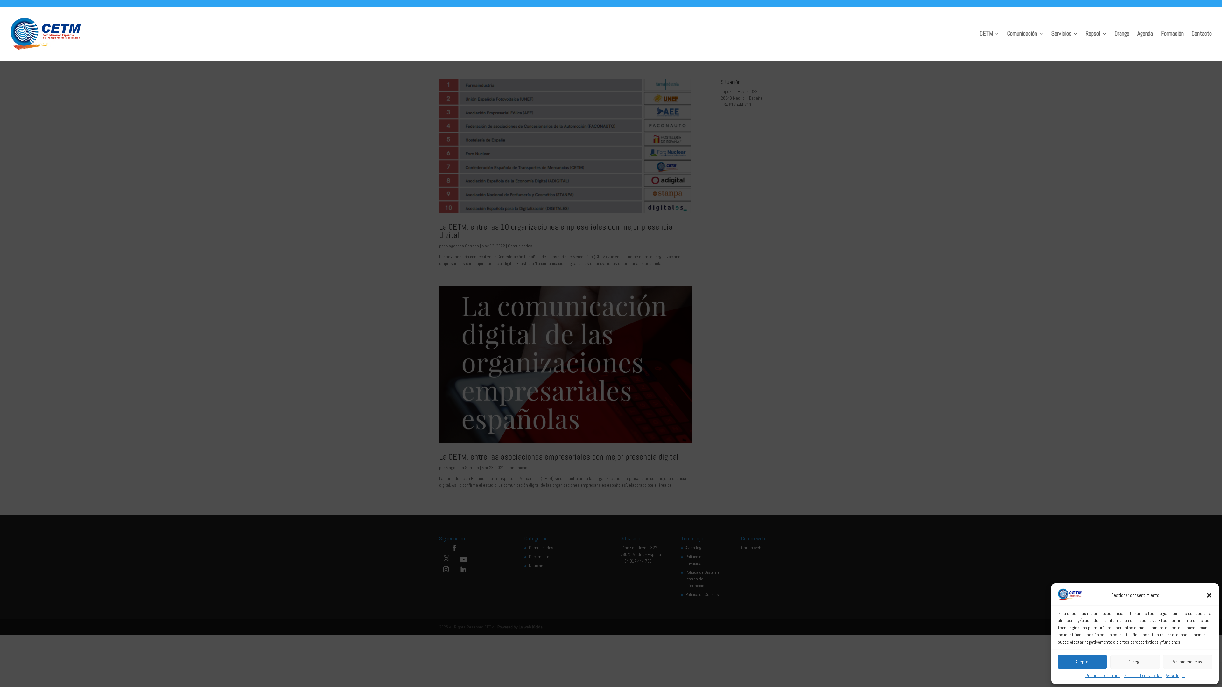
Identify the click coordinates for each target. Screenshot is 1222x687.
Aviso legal (1175, 675)
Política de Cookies (1102, 675)
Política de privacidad (1143, 675)
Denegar (1135, 662)
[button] (1209, 595)
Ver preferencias (1187, 662)
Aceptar (1082, 662)
